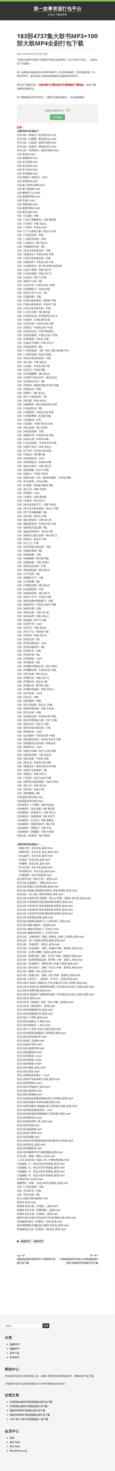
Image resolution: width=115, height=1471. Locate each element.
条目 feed (15, 1442)
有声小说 (14, 1353)
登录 (12, 1437)
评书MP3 (14, 1357)
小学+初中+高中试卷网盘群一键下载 (29, 1419)
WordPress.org (18, 1450)
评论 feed (15, 1446)
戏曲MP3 (26, 1241)
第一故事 (43, 53)
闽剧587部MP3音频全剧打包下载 (27, 1410)
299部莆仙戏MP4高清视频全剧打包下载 (31, 1401)
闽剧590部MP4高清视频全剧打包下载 (30, 1414)
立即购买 (57, 117)
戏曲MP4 (38, 1241)
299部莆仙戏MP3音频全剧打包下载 (28, 1406)
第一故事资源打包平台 (57, 8)
